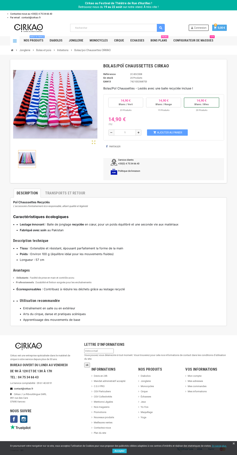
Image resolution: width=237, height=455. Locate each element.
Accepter (119, 451)
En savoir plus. (219, 446)
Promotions (100, 412)
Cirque (119, 40)
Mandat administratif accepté (109, 381)
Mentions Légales (103, 401)
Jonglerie (76, 40)
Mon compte (194, 375)
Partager (115, 146)
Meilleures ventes (103, 422)
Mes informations (197, 391)
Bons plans (159, 39)
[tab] (27, 192)
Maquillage (147, 412)
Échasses (146, 396)
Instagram (23, 419)
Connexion (198, 27)
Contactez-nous (102, 427)
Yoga (143, 417)
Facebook (14, 419)
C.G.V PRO (99, 386)
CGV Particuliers (102, 391)
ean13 (107, 81)
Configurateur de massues (193, 39)
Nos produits (34, 39)
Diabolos (56, 40)
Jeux (143, 401)
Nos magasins (101, 407)
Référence (109, 74)
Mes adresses (195, 381)
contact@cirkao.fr (23, 388)
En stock (108, 77)
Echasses (137, 40)
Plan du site (100, 432)
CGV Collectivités (103, 396)
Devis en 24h (100, 375)
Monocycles (99, 40)
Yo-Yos (144, 407)
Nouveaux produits (104, 417)
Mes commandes (197, 386)
